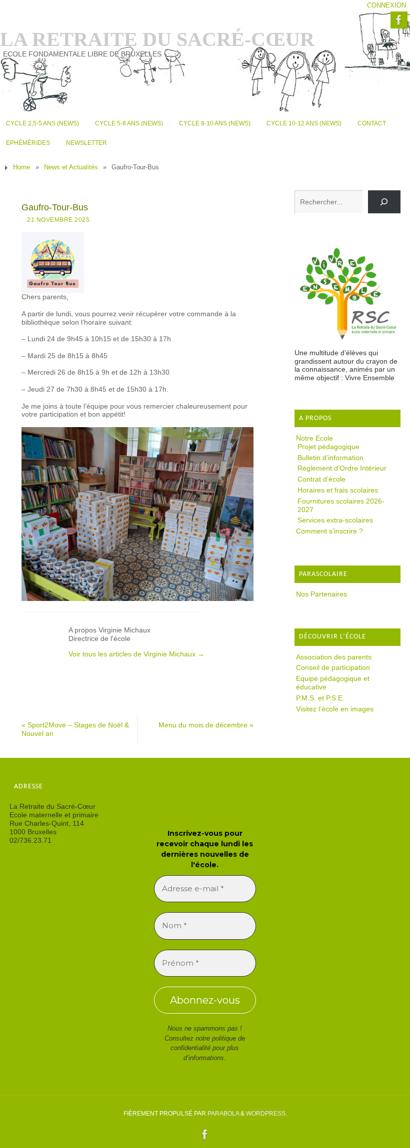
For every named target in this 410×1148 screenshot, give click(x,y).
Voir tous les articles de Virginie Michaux (136, 654)
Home (21, 167)
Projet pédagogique (329, 447)
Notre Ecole (314, 438)
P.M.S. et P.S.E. (320, 698)
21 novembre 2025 (58, 219)
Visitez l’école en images (335, 709)
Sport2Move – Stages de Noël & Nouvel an (75, 729)
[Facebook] (399, 19)
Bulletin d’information (331, 458)
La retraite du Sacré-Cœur (157, 39)
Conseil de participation (333, 667)
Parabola (223, 1113)
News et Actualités (71, 167)
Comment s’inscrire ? (329, 531)
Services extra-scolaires (335, 520)
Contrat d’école (322, 479)
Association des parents (334, 657)
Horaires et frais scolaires (338, 490)
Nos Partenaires (321, 594)
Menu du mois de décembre (206, 725)
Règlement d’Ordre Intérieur (342, 468)
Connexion (386, 5)
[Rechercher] (384, 202)
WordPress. (266, 1113)
